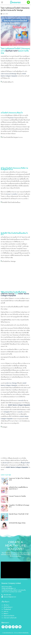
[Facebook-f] (3, 626)
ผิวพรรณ (5, 462)
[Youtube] (19, 626)
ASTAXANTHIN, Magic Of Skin (17, 523)
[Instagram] (9, 626)
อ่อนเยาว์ (12, 117)
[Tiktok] (13, 626)
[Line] (6, 626)
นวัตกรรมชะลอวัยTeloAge (8, 73)
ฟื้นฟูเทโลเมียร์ (25, 462)
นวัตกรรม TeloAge (7, 294)
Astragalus (6, 412)
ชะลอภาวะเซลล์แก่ (12, 194)
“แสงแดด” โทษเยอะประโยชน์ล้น (17, 496)
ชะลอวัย (21, 400)
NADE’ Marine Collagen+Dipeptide (15, 294)
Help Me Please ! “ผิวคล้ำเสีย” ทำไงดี (18, 514)
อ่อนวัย (21, 412)
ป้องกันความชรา (11, 51)
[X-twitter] (16, 626)
